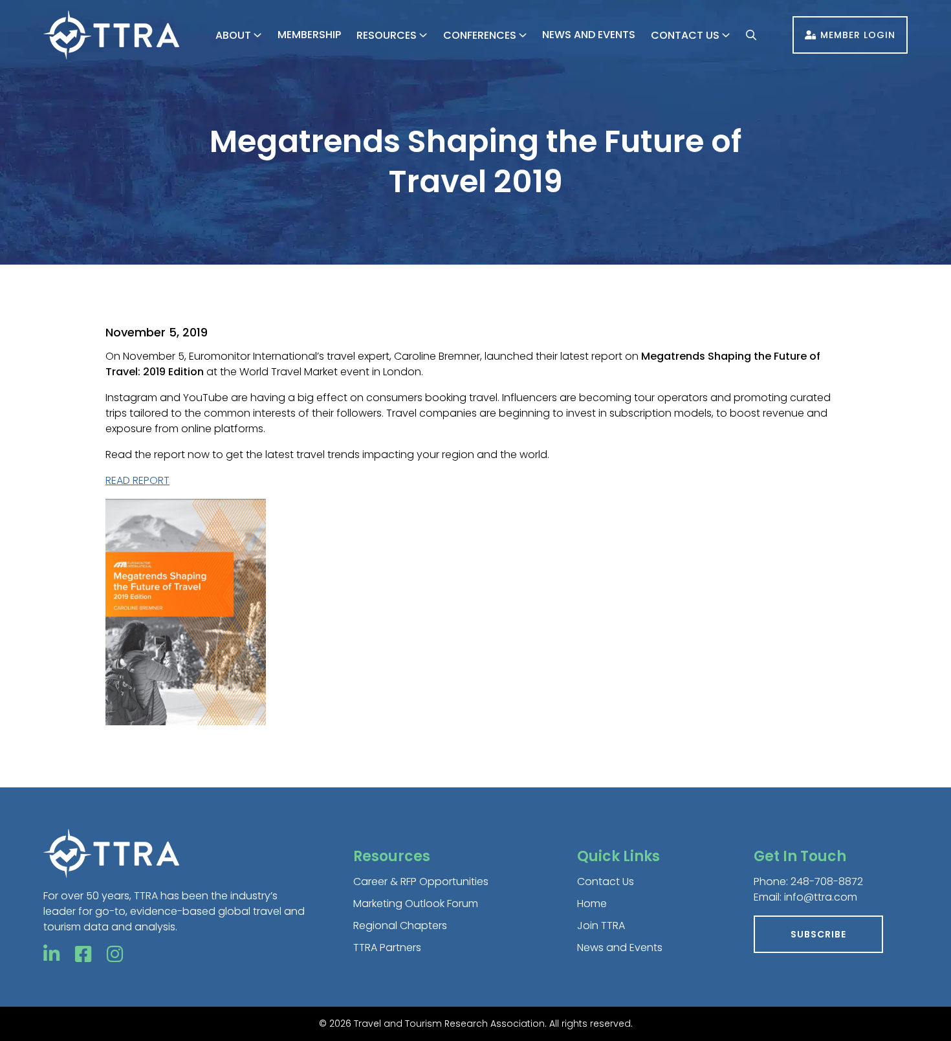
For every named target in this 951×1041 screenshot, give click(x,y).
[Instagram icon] (115, 954)
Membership (309, 35)
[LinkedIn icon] (51, 954)
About (233, 35)
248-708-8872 (827, 881)
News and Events (588, 35)
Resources (386, 35)
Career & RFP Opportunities (420, 881)
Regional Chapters (400, 925)
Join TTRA (601, 925)
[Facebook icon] (83, 954)
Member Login (857, 34)
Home (592, 903)
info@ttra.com (820, 897)
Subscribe (818, 934)
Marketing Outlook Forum (415, 903)
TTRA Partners (387, 947)
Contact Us (685, 35)
